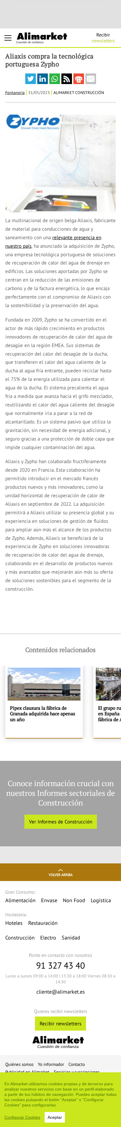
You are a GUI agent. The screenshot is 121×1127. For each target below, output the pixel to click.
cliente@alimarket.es (60, 991)
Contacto (76, 1064)
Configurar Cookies (22, 1117)
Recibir (103, 37)
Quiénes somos (19, 1064)
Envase (49, 900)
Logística (101, 900)
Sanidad (71, 937)
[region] (60, 1099)
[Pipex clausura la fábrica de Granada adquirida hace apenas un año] (44, 701)
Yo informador (51, 1064)
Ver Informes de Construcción (60, 821)
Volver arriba (61, 875)
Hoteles (14, 923)
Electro (48, 937)
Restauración (43, 923)
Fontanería (15, 92)
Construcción (20, 937)
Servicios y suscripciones (77, 1072)
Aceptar (55, 1117)
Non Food (74, 900)
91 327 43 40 (60, 965)
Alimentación (20, 900)
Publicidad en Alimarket (27, 1072)
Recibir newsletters (60, 1023)
